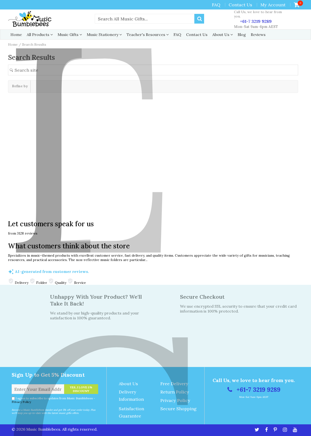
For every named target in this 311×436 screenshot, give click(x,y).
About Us (221, 34)
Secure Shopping (178, 408)
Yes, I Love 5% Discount (81, 389)
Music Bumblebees (43, 429)
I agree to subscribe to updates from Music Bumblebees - (53, 400)
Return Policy (174, 392)
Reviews (258, 34)
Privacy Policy (21, 402)
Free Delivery (174, 383)
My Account (272, 5)
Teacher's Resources (146, 34)
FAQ (216, 5)
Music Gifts (68, 34)
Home (16, 34)
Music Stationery (103, 34)
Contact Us (240, 5)
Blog (242, 34)
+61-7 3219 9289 (255, 21)
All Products (38, 34)
